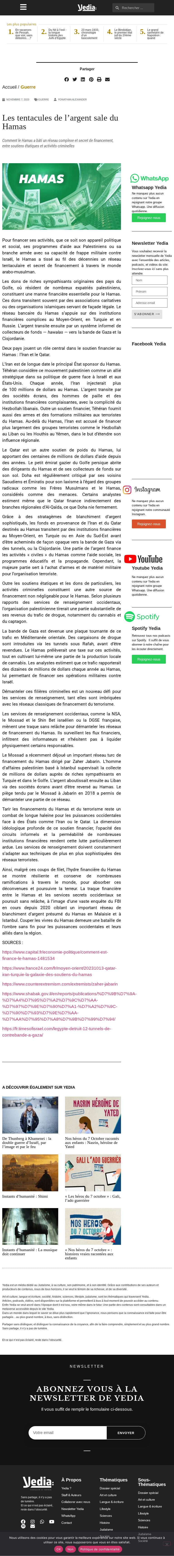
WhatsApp (68, 1515)
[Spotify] (23, 1526)
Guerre (28, 87)
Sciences (106, 1515)
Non (71, 1549)
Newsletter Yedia (72, 1509)
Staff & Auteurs (71, 1495)
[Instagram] (32, 1522)
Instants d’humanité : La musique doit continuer (29, 1252)
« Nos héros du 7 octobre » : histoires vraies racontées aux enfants (89, 1254)
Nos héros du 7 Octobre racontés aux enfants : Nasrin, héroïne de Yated (92, 1142)
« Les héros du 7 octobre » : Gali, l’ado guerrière (93, 1198)
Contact (66, 1522)
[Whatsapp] (42, 1522)
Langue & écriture (111, 1502)
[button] (67, 79)
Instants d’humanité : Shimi (25, 1196)
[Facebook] (23, 1522)
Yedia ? (66, 1488)
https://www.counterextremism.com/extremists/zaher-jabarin (60, 984)
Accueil (9, 87)
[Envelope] (32, 1526)
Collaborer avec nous (75, 1502)
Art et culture (108, 1495)
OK (58, 1549)
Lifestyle (105, 1509)
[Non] (167, 1544)
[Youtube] (51, 1522)
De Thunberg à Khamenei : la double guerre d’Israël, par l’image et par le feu (26, 1142)
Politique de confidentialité (100, 1549)
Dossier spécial (110, 1488)
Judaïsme (106, 1529)
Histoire (105, 1522)
